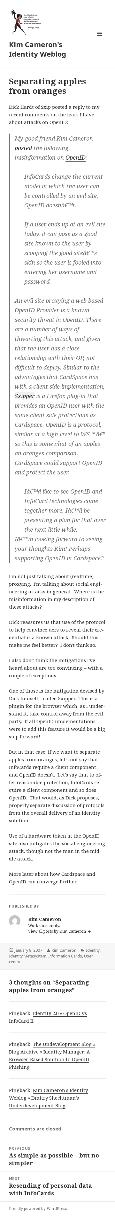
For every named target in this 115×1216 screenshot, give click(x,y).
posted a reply (68, 107)
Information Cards (65, 956)
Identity (93, 950)
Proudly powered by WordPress (38, 1208)
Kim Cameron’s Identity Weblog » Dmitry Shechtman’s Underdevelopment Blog (48, 1098)
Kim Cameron (64, 950)
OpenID (75, 157)
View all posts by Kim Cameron (57, 931)
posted (23, 148)
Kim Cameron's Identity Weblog (37, 49)
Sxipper (24, 396)
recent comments (29, 114)
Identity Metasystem (27, 956)
